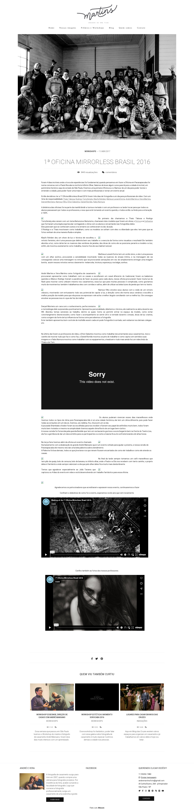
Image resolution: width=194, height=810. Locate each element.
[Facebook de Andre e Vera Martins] (142, 791)
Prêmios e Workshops (92, 28)
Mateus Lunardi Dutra (116, 199)
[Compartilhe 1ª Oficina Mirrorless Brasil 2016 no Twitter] (96, 658)
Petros (138, 221)
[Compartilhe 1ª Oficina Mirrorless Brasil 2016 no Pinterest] (102, 658)
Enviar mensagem (148, 777)
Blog (111, 28)
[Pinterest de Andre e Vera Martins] (152, 791)
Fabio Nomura (99, 202)
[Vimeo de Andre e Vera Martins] (159, 791)
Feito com (97, 808)
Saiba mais (55, 800)
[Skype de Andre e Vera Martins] (156, 791)
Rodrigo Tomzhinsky (84, 199)
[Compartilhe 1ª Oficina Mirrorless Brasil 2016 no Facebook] (92, 658)
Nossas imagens (67, 28)
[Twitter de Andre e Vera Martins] (139, 791)
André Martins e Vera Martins (138, 199)
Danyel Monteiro (48, 202)
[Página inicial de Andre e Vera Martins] (97, 12)
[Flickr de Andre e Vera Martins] (149, 791)
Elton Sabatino (74, 202)
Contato (141, 28)
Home (52, 28)
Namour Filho (61, 202)
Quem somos (125, 28)
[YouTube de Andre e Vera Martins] (163, 791)
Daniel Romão (86, 202)
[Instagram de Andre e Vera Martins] (146, 791)
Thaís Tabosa (69, 199)
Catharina (148, 221)
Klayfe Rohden (100, 199)
